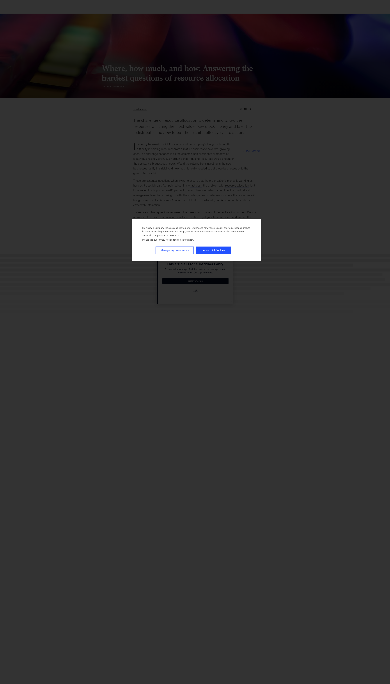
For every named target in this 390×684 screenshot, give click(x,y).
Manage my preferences (175, 250)
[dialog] (196, 240)
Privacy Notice (165, 239)
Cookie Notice (171, 235)
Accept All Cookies (214, 250)
